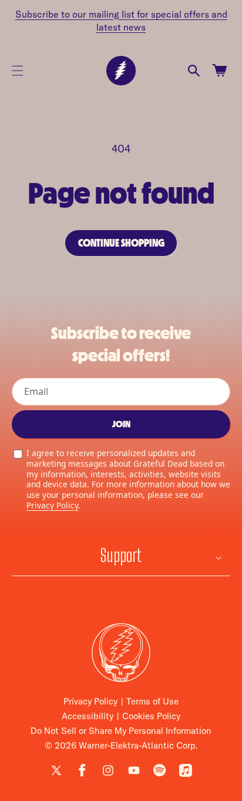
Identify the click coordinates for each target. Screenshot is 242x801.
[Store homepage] (121, 652)
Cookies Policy (151, 716)
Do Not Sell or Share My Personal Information (121, 730)
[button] (18, 71)
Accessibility (87, 716)
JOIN (121, 424)
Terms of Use (152, 701)
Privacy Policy (52, 505)
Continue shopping (121, 243)
